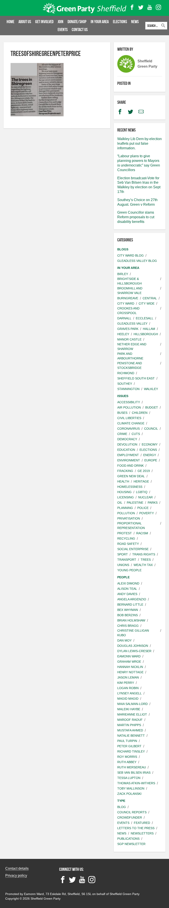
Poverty (146, 513)
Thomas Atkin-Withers (136, 783)
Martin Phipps (129, 725)
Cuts (136, 434)
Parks (153, 502)
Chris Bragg (128, 625)
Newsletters (142, 833)
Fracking (125, 471)
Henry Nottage (130, 672)
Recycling (126, 538)
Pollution (126, 513)
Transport (126, 559)
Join (60, 21)
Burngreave (127, 298)
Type (121, 801)
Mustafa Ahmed (130, 730)
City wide (146, 303)
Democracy (127, 439)
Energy (149, 455)
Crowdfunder (129, 817)
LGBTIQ (141, 492)
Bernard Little (130, 604)
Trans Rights (143, 554)
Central (150, 298)
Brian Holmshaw (131, 620)
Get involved (44, 21)
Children (139, 412)
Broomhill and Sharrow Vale (129, 291)
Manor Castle (129, 339)
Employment (128, 455)
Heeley (123, 334)
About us (24, 21)
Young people (129, 570)
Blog (121, 807)
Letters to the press (135, 828)
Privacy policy (16, 875)
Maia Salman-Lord (132, 704)
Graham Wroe (129, 661)
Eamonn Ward (129, 656)
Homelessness (129, 486)
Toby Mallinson (130, 788)
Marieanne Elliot (132, 714)
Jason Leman (128, 677)
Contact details (17, 868)
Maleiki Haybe (128, 709)
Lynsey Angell (129, 693)
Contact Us (80, 29)
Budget (151, 407)
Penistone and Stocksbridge (129, 365)
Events (63, 29)
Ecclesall (144, 318)
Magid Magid (127, 698)
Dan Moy (124, 640)
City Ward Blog (130, 255)
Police (143, 508)
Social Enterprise (133, 549)
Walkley (151, 389)
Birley (122, 274)
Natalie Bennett (131, 735)
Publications (128, 838)
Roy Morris (127, 756)
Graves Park (127, 329)
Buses (122, 412)
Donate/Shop (77, 21)
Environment (128, 460)
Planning (125, 508)
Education (126, 449)
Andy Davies (127, 594)
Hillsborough (146, 334)
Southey (124, 383)
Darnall (124, 318)
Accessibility (128, 402)
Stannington (128, 389)
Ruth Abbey (126, 762)
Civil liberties (129, 418)
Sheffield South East (136, 378)
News (135, 21)
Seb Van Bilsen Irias (134, 772)
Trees (146, 559)
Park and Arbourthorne (130, 356)
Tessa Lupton (128, 778)
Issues (122, 396)
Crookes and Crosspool (128, 311)
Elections (120, 21)
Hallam (149, 329)
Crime (122, 434)
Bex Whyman (127, 610)
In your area (100, 21)
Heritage (141, 481)
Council (151, 428)
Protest (124, 533)
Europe (150, 460)
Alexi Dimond (128, 583)
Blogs (122, 249)
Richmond (125, 373)
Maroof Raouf (130, 719)
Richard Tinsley (131, 751)
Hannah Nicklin (130, 667)
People (123, 577)
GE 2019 (144, 471)
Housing (124, 492)
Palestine (135, 502)
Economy (150, 444)
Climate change (130, 423)
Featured (142, 823)
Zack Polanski (129, 793)
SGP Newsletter (131, 844)
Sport (122, 554)
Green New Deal (131, 476)
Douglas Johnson (132, 645)
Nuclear (145, 497)
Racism (142, 533)
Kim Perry (125, 682)
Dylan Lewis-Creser (134, 651)
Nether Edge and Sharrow (131, 346)
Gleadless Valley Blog (137, 261)
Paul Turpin (127, 741)
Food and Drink (130, 465)
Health (123, 481)
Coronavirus (128, 428)
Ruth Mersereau (131, 767)
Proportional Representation (131, 525)
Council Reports (132, 812)
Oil (119, 502)
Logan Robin (128, 688)
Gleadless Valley (132, 323)
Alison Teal (127, 588)
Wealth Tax (143, 565)
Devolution (127, 444)
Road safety (128, 544)
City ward (125, 303)
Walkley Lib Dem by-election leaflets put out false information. (139, 143)
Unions (123, 565)
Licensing (125, 497)
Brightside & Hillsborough (129, 281)
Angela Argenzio (131, 599)
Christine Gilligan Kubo (133, 633)
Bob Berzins (127, 615)
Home (10, 21)
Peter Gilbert (129, 746)
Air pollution (129, 407)
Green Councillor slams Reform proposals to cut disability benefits (135, 217)
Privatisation (128, 518)
